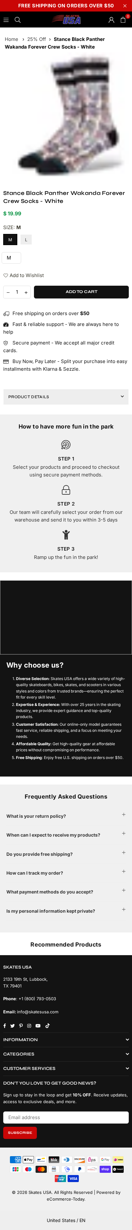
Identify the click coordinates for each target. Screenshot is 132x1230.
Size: (12, 227)
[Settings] (111, 19)
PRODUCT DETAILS (28, 396)
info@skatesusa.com (37, 1011)
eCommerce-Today (65, 1199)
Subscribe (20, 1133)
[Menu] (6, 19)
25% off (36, 39)
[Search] (17, 19)
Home (11, 39)
